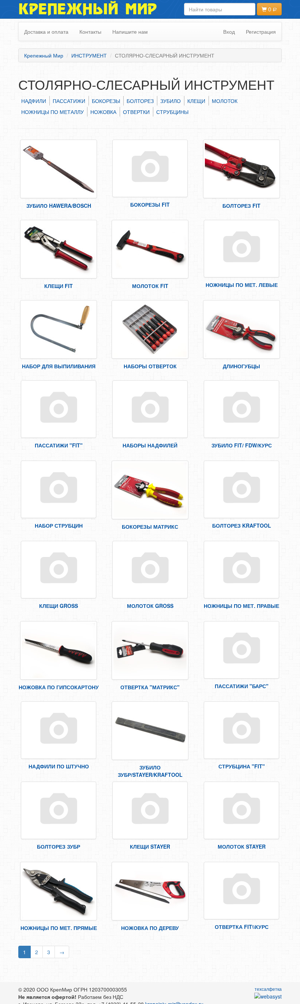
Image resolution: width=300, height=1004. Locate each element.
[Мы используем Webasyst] (268, 996)
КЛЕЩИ (196, 100)
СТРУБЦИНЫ (172, 111)
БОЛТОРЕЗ (140, 100)
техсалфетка (268, 989)
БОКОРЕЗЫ (106, 100)
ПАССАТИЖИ (69, 100)
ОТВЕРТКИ (136, 111)
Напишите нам (130, 31)
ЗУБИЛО (170, 100)
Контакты (90, 31)
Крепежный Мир (87, 9)
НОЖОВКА (103, 111)
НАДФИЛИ (33, 100)
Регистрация (261, 31)
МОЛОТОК (224, 100)
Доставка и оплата (46, 31)
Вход (229, 31)
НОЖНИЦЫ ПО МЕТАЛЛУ (52, 111)
